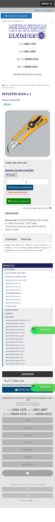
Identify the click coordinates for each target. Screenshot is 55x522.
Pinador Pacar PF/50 (15, 342)
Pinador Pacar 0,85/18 (15, 330)
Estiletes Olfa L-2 (14, 296)
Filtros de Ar (10, 306)
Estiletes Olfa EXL (14, 290)
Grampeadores (11, 310)
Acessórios (10, 269)
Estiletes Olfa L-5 (14, 300)
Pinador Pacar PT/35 (15, 354)
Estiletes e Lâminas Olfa (16, 277)
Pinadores (9, 317)
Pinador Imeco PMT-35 (16, 323)
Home (27, 420)
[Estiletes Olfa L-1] (27, 133)
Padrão (12, 175)
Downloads (11, 239)
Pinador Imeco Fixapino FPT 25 (19, 320)
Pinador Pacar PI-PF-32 (16, 345)
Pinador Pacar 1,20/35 (15, 336)
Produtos (9, 265)
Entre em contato (28, 389)
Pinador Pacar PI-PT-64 (16, 351)
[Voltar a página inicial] (27, 28)
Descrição (26, 239)
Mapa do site (27, 464)
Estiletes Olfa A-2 (14, 287)
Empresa (27, 427)
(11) (27, 44)
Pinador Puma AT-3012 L (16, 364)
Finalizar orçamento (19, 201)
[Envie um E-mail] (27, 473)
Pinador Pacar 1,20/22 (15, 333)
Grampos (9, 313)
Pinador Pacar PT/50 (15, 358)
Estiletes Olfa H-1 (14, 283)
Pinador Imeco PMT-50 (16, 327)
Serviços (27, 442)
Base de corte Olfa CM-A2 (17, 280)
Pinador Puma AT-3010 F (16, 361)
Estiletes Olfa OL (14, 303)
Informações (27, 449)
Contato (27, 457)
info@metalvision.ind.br (27, 74)
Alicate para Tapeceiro (15, 273)
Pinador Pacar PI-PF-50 (16, 348)
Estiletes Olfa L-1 (14, 293)
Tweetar (7, 104)
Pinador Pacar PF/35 (15, 339)
